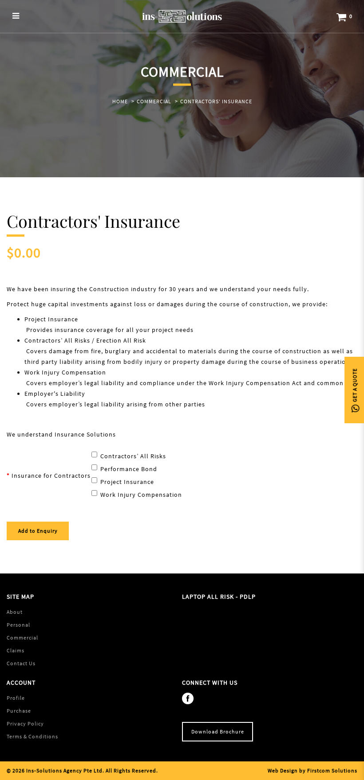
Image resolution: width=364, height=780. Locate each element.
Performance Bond (128, 469)
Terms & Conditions (32, 736)
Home (120, 101)
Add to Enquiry (38, 530)
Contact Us (21, 663)
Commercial (154, 101)
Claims (15, 650)
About (15, 611)
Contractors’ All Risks (133, 456)
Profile (16, 697)
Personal (18, 624)
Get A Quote (354, 386)
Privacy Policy (25, 723)
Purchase (19, 710)
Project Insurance (127, 482)
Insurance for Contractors (51, 476)
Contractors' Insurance (216, 101)
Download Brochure (217, 731)
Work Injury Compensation (141, 495)
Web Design (283, 770)
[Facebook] (190, 697)
